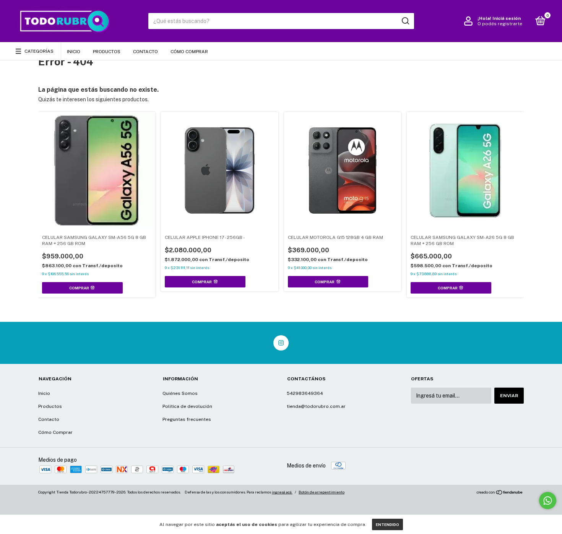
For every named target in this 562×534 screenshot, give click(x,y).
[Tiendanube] (500, 493)
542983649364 (305, 393)
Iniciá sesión (506, 18)
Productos (106, 51)
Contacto (145, 51)
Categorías (39, 51)
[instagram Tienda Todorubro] (281, 343)
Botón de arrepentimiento (321, 492)
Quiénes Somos (180, 393)
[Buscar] (405, 21)
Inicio (73, 51)
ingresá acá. (282, 492)
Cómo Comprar (189, 51)
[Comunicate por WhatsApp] (547, 500)
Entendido (387, 524)
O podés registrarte (500, 23)
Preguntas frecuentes (186, 419)
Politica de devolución (187, 406)
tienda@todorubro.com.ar (316, 406)
